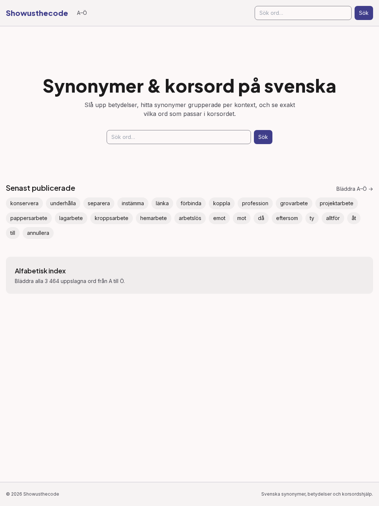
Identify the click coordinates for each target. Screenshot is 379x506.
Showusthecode (37, 12)
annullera (38, 233)
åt (354, 218)
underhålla (63, 203)
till (12, 233)
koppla (221, 203)
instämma (133, 203)
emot (219, 218)
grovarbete (294, 203)
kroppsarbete (111, 218)
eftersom (287, 218)
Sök (364, 13)
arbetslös (190, 218)
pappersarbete (28, 218)
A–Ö (82, 13)
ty (312, 218)
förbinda (191, 203)
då (261, 218)
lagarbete (71, 218)
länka (162, 203)
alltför (333, 218)
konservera (24, 203)
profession (255, 203)
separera (99, 203)
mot (241, 218)
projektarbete (336, 203)
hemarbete (153, 218)
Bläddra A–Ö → (354, 189)
